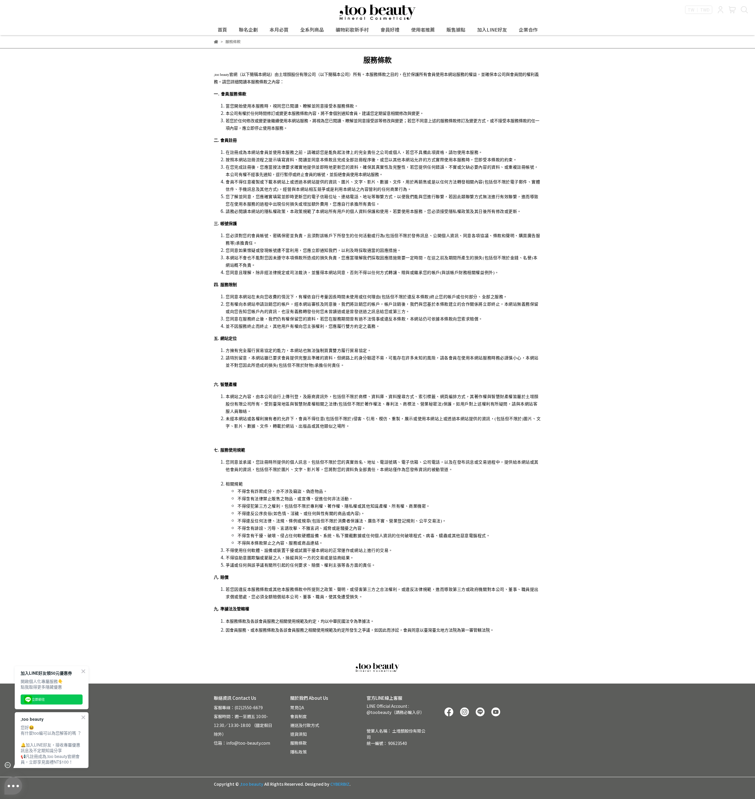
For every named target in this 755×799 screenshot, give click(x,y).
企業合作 (528, 29)
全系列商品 (312, 29)
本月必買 (279, 29)
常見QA (297, 707)
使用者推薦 (423, 29)
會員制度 (298, 716)
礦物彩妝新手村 (352, 29)
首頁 (222, 29)
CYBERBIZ (339, 784)
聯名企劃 (248, 29)
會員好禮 (389, 29)
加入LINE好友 (492, 29)
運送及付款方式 (304, 725)
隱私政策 (298, 752)
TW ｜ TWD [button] (699, 9)
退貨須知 (298, 734)
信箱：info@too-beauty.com (242, 743)
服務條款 (298, 743)
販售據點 (456, 29)
